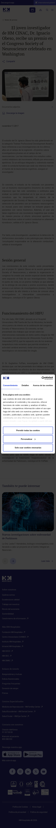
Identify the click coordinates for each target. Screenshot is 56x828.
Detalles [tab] (25, 385)
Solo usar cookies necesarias (28, 448)
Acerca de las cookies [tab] (43, 385)
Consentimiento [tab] (10, 385)
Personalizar (26, 439)
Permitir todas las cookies (28, 430)
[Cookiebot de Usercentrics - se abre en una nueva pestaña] (41, 378)
